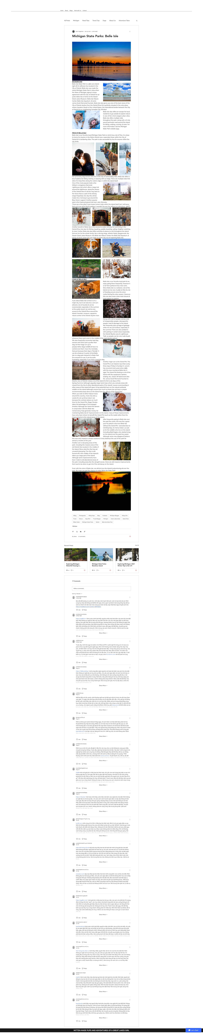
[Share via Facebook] (73, 531)
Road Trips (85, 20)
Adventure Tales (124, 20)
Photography (82, 515)
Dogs (104, 20)
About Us (112, 20)
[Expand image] (101, 61)
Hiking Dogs (91, 515)
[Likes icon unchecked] (77, 610)
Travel (74, 518)
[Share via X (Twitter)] (77, 531)
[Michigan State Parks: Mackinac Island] (101, 554)
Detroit (97, 522)
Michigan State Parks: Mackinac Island (99, 565)
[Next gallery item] (129, 159)
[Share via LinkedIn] (80, 531)
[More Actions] (130, 597)
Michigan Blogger (114, 515)
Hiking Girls (125, 515)
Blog (98, 515)
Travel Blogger (97, 518)
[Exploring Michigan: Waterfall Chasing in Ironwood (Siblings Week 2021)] (75, 554)
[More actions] (130, 31)
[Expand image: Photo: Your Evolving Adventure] (98, 320)
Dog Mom (87, 518)
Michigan (76, 20)
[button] (137, 20)
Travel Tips (96, 20)
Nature (81, 518)
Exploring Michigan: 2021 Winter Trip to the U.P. (126, 565)
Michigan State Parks (87, 522)
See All (137, 545)
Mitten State (76, 522)
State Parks (126, 518)
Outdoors (104, 515)
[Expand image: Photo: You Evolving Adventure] (92, 144)
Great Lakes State (115, 518)
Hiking (74, 515)
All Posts (67, 20)
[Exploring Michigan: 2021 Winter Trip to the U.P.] (127, 554)
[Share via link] (84, 531)
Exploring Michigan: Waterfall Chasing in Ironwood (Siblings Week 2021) (74, 565)
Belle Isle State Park (107, 522)
